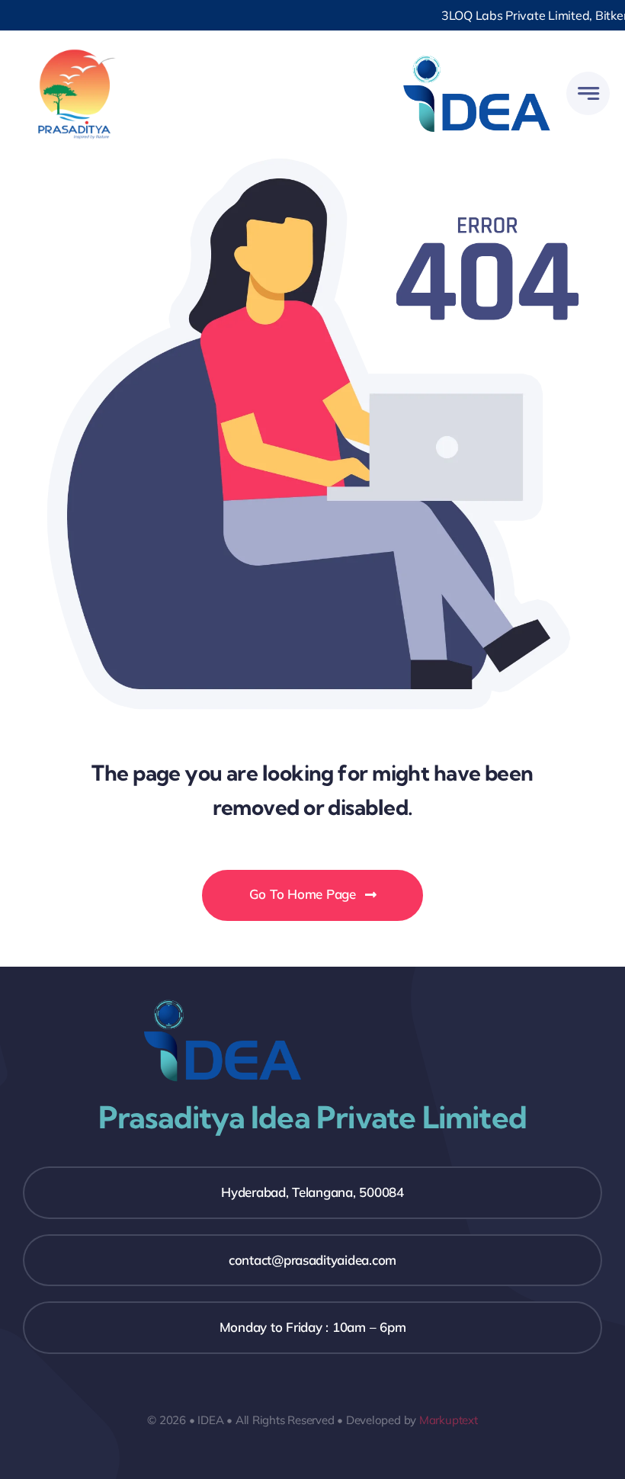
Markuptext (448, 1420)
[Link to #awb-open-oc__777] (588, 93)
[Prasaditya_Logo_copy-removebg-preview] (74, 52)
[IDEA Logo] (477, 52)
